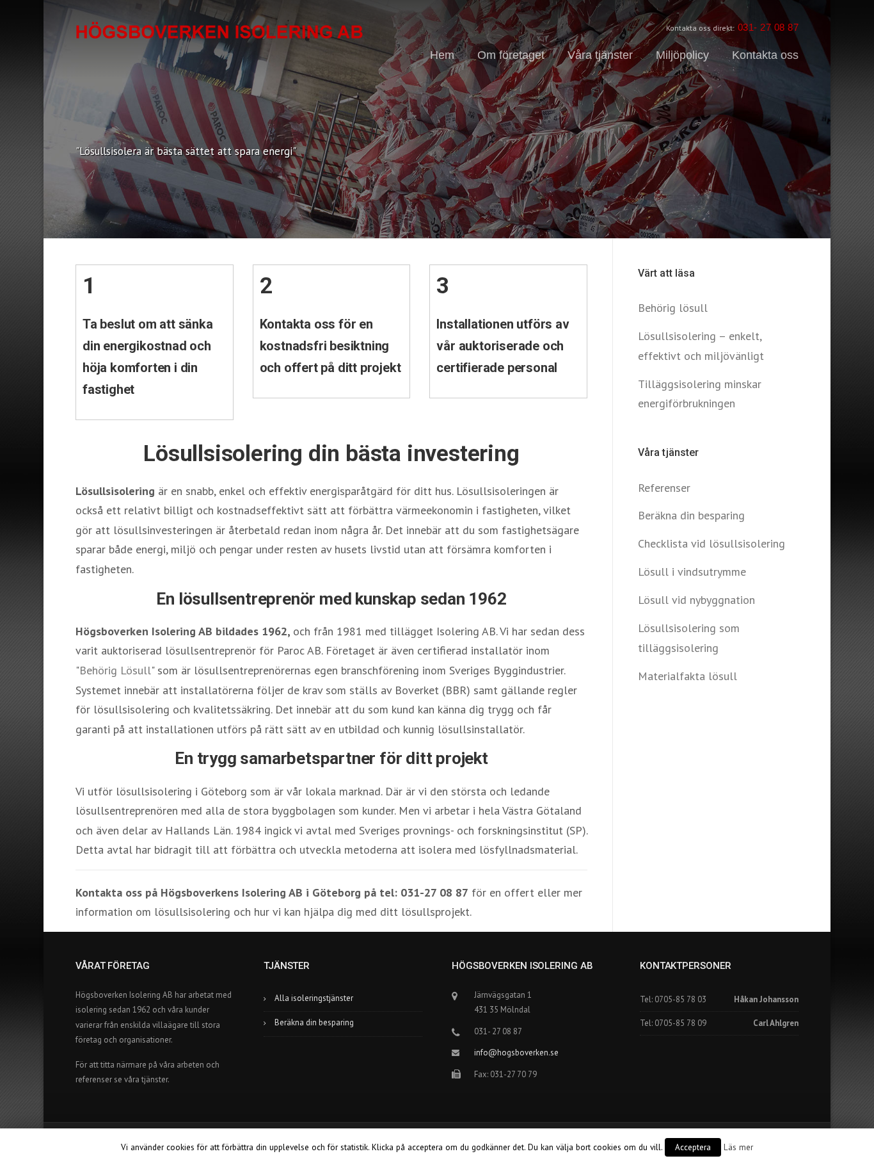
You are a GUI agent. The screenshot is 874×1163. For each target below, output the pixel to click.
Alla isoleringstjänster (313, 998)
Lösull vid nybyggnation (696, 599)
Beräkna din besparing (691, 515)
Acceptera (693, 1147)
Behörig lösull (673, 307)
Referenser (664, 487)
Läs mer (738, 1147)
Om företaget (510, 55)
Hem (442, 55)
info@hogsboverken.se (516, 1052)
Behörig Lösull (115, 670)
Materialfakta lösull (687, 676)
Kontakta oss (765, 55)
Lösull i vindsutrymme (692, 571)
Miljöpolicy (682, 55)
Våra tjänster (600, 55)
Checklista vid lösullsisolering (711, 543)
